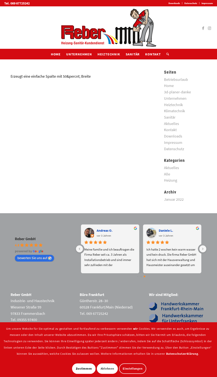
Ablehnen (107, 368)
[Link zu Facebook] (203, 27)
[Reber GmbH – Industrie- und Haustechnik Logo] (108, 27)
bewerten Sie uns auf (32, 258)
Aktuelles (171, 123)
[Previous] (79, 248)
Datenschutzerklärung (182, 354)
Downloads (174, 3)
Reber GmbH (25, 238)
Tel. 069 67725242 (17, 3)
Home (169, 85)
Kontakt (170, 129)
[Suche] (166, 54)
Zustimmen (84, 368)
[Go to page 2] (144, 276)
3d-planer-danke (177, 92)
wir (135, 329)
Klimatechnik (174, 110)
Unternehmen (175, 98)
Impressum (207, 3)
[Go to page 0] (137, 276)
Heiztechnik (173, 104)
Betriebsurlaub (176, 79)
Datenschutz (190, 3)
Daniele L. (166, 230)
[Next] (202, 248)
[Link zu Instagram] (209, 27)
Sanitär (169, 117)
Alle (167, 174)
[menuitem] (174, 3)
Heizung (170, 180)
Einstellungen (132, 368)
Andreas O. (105, 230)
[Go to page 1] (141, 276)
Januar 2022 (174, 199)
